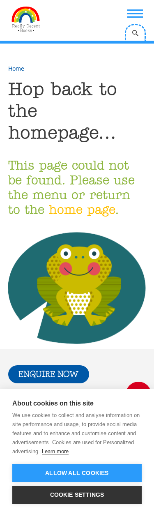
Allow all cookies (76, 473)
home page (82, 210)
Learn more (55, 451)
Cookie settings (77, 495)
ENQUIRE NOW (48, 374)
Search (135, 32)
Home (16, 68)
